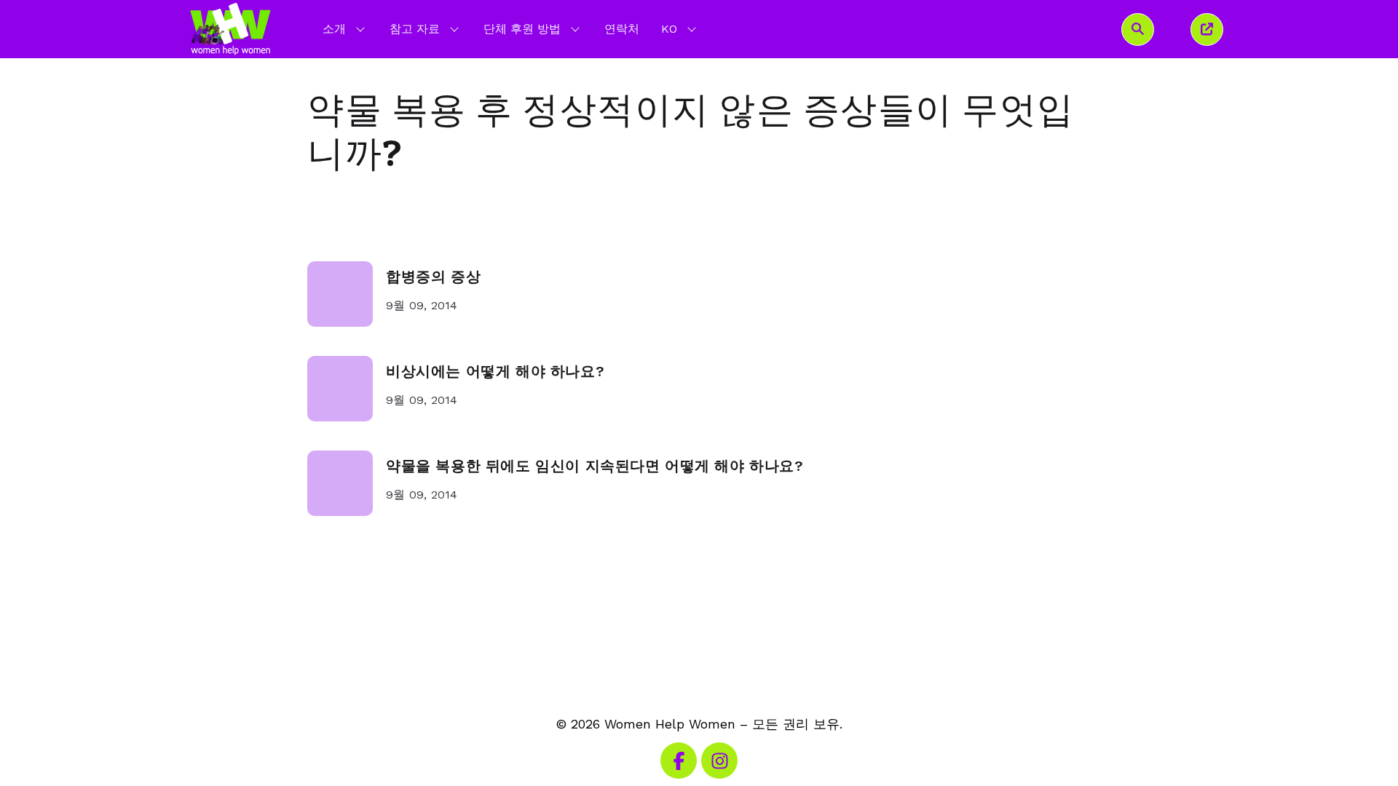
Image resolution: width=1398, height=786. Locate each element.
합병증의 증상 (433, 277)
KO (680, 28)
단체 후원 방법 (522, 29)
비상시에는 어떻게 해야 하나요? (495, 371)
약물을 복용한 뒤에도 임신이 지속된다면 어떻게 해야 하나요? (595, 466)
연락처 (621, 29)
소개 (334, 29)
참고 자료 (415, 29)
